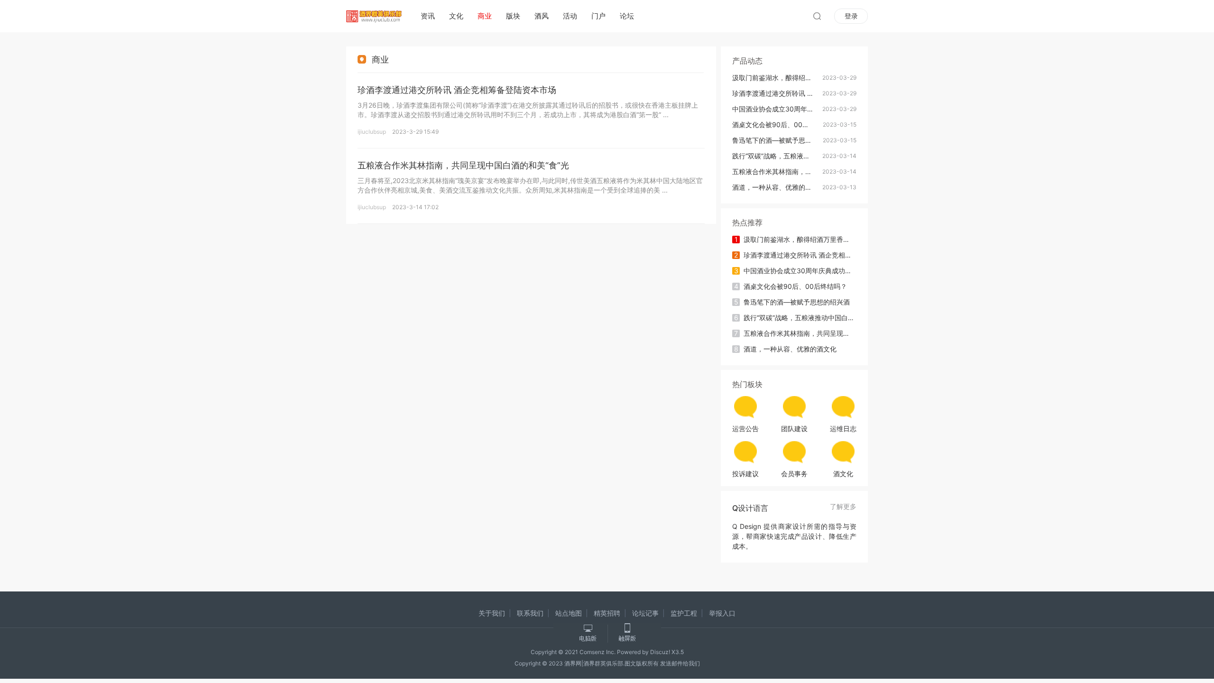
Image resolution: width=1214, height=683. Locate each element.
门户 (598, 16)
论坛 (627, 16)
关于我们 (491, 613)
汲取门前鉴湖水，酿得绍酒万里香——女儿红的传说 (780, 78)
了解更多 (843, 506)
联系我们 (530, 613)
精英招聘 (607, 613)
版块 (513, 16)
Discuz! (660, 651)
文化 (456, 16)
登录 (851, 16)
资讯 (428, 16)
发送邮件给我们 (680, 663)
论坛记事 (645, 613)
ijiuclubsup (372, 131)
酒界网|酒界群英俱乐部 (593, 663)
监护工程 (684, 613)
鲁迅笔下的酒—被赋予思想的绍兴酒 (780, 140)
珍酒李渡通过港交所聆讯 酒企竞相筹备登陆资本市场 (457, 90)
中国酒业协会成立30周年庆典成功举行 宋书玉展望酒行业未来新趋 (780, 109)
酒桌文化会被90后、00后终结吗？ (780, 124)
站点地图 (568, 613)
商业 (485, 16)
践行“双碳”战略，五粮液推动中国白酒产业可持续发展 (780, 156)
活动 (570, 16)
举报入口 (722, 613)
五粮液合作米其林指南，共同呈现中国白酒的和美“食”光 (463, 165)
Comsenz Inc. (598, 651)
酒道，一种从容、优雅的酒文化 (778, 187)
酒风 (541, 16)
